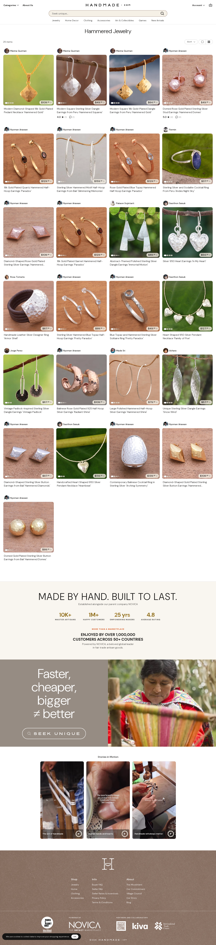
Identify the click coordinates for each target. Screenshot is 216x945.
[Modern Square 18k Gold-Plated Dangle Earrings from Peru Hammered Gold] (134, 80)
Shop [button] (74, 879)
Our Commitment (136, 889)
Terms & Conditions (102, 902)
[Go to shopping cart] (210, 5)
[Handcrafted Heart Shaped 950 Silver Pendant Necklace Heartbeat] (81, 453)
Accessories (103, 20)
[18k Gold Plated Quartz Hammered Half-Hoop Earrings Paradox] (28, 159)
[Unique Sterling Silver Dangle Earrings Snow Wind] (187, 380)
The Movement (134, 884)
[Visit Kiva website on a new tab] (140, 926)
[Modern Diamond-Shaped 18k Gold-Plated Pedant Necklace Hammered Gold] (28, 80)
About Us (28, 5)
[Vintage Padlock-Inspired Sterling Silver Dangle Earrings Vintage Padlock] (28, 380)
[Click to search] (163, 13)
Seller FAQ (97, 889)
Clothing (88, 20)
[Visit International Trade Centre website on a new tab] (164, 926)
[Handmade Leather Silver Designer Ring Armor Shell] (28, 306)
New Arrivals (157, 20)
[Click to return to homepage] (108, 4)
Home (74, 889)
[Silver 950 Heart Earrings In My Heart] (187, 232)
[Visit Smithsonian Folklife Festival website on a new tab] (121, 926)
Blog (129, 902)
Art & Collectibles (124, 20)
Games (142, 20)
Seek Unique (57, 733)
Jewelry (56, 20)
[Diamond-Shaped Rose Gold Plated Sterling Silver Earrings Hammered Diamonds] (28, 232)
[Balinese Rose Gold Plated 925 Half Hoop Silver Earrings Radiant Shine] (81, 380)
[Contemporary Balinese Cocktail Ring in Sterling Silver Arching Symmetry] (134, 453)
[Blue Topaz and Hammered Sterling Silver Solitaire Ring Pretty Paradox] (134, 306)
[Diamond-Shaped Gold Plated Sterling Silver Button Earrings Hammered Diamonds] (187, 453)
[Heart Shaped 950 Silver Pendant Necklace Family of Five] (187, 306)
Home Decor (72, 20)
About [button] (130, 879)
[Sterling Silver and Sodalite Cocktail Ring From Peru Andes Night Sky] (187, 159)
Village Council (134, 893)
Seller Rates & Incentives (105, 893)
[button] (11, 5)
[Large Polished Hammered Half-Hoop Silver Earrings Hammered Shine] (134, 380)
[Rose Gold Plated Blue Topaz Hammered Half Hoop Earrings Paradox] (134, 159)
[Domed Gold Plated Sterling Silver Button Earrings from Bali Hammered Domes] (28, 527)
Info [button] (94, 879)
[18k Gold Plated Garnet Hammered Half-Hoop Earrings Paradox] (81, 232)
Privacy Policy (99, 898)
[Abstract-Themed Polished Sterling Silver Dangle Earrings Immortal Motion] (134, 232)
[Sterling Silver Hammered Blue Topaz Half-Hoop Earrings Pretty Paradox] (81, 306)
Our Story (132, 898)
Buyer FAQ (97, 884)
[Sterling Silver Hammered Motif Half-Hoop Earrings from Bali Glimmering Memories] (81, 159)
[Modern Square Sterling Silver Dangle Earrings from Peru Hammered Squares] (81, 80)
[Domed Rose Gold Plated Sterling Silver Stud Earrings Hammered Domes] (187, 80)
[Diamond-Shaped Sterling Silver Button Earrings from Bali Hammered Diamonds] (28, 453)
